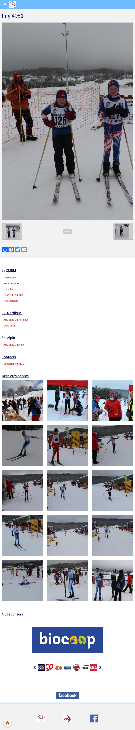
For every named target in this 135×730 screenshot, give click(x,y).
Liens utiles (9, 325)
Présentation (10, 277)
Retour (67, 231)
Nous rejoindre (11, 283)
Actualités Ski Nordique (16, 319)
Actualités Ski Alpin (14, 344)
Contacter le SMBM (14, 363)
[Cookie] (7, 723)
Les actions (9, 289)
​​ (41, 718)
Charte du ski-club (13, 295)
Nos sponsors (11, 300)
